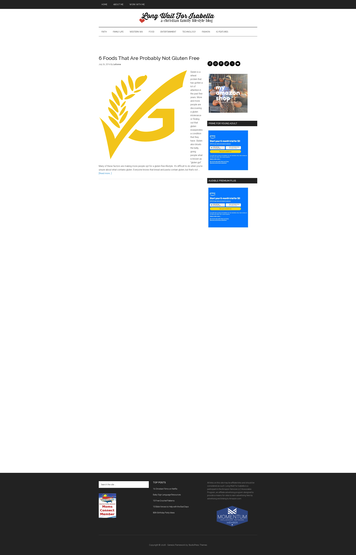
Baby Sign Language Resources (167, 495)
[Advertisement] (178, 42)
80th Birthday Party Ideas (164, 513)
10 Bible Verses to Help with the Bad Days (171, 507)
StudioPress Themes (198, 545)
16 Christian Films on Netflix (165, 489)
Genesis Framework (176, 545)
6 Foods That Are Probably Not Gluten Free (149, 58)
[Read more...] (105, 173)
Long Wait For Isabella (178, 18)
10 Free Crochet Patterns (164, 501)
